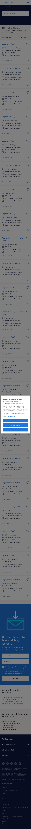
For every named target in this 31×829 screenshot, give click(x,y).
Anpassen (15, 420)
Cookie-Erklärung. (11, 416)
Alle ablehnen (15, 425)
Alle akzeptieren (16, 429)
